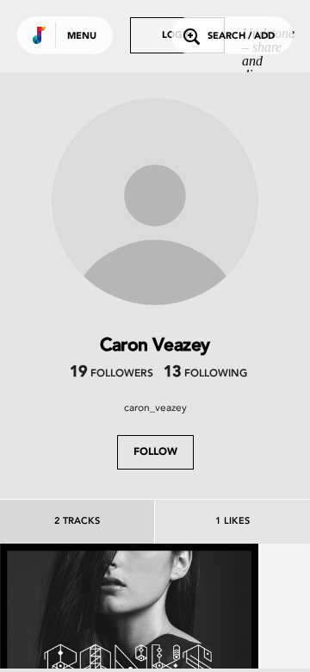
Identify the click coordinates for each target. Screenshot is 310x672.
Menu (81, 36)
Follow (155, 452)
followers (111, 374)
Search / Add (241, 36)
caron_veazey (155, 407)
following (205, 374)
